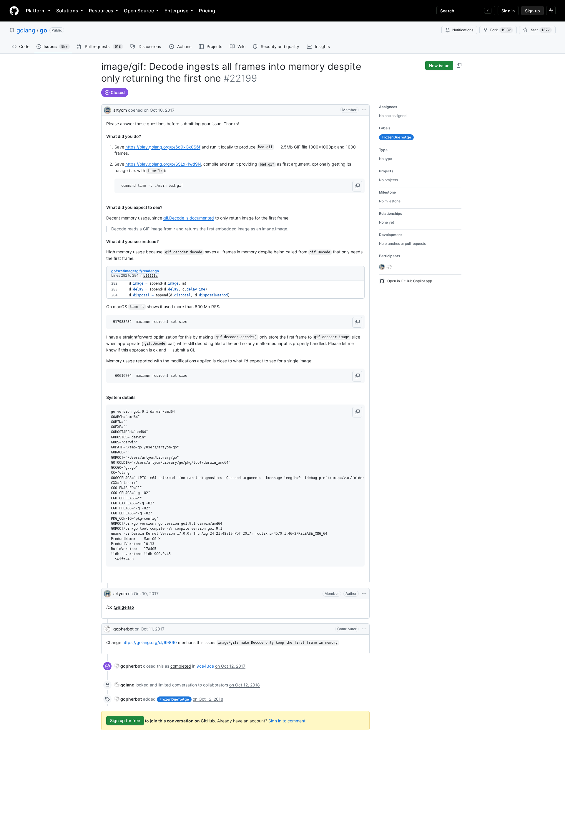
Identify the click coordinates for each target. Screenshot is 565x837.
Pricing (207, 11)
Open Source (139, 11)
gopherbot (123, 628)
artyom (120, 110)
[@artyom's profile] (107, 109)
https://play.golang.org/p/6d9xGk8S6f (162, 146)
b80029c (150, 276)
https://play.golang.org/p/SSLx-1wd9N (163, 163)
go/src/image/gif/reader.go (135, 271)
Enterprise (176, 11)
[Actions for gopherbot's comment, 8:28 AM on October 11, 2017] (364, 629)
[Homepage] (14, 10)
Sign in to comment (286, 720)
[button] (357, 186)
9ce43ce (205, 665)
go (43, 30)
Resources (101, 11)
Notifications (462, 30)
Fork (500, 30)
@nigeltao (124, 607)
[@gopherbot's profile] (107, 629)
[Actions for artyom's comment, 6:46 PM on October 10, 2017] (364, 594)
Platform (36, 11)
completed (180, 665)
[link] (128, 666)
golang (25, 30)
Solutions (67, 11)
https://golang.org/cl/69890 (149, 642)
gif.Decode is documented (188, 217)
